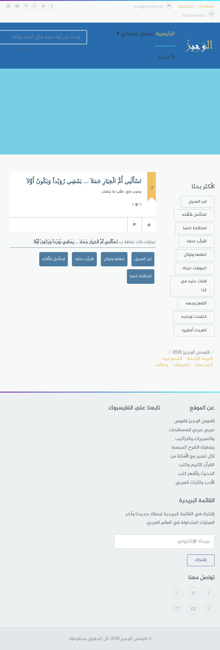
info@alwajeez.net (149, 6)
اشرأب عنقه (84, 259)
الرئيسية (165, 34)
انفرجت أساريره (194, 330)
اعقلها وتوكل (114, 259)
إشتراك (201, 560)
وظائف (161, 365)
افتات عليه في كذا (194, 286)
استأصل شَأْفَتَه (53, 259)
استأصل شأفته (194, 214)
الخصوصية (172, 359)
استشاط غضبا (141, 276)
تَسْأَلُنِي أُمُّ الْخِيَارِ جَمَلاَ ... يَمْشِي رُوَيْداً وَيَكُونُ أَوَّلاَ (84, 181)
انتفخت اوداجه (194, 316)
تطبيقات (181, 365)
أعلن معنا (204, 365)
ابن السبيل (143, 259)
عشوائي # (127, 34)
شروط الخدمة (200, 359)
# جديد (166, 57)
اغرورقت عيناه (195, 268)
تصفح (147, 34)
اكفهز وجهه (196, 303)
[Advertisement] (110, 112)
